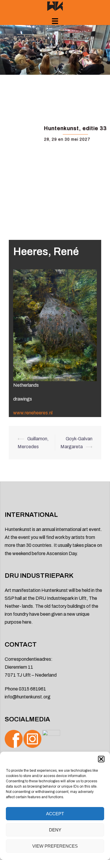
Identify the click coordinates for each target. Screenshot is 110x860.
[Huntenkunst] (55, 5)
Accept (55, 813)
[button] (101, 759)
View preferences (55, 846)
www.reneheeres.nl (33, 412)
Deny (55, 829)
